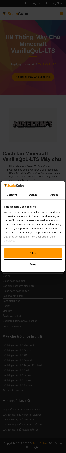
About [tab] (54, 194)
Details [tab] (33, 194)
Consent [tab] (12, 194)
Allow (33, 253)
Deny (33, 264)
